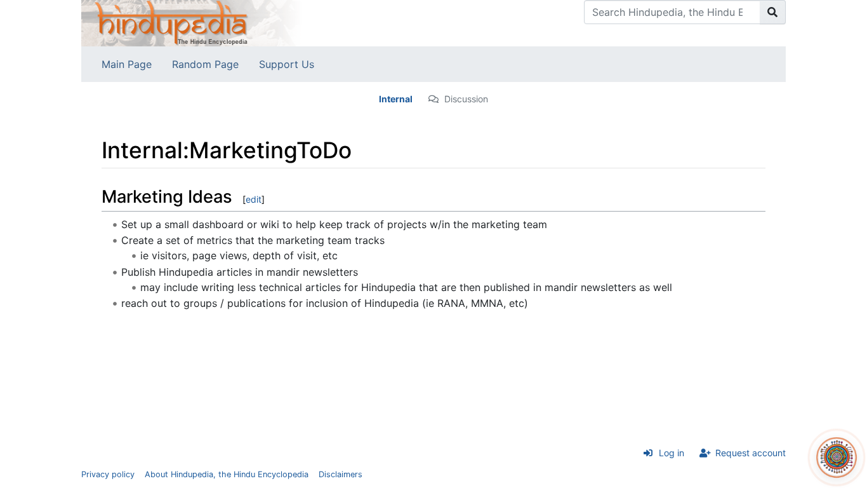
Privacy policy (108, 474)
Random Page (205, 64)
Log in (671, 452)
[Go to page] (773, 12)
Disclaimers (340, 474)
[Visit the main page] (192, 22)
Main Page (127, 64)
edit (253, 199)
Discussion (466, 98)
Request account (750, 452)
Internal (396, 98)
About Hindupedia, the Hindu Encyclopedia (226, 474)
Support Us (286, 64)
